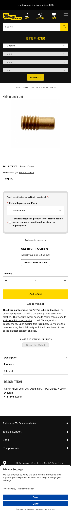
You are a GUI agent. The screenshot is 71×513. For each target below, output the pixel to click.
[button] (27, 16)
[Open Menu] (65, 15)
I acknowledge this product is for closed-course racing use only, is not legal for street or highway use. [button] (38, 222)
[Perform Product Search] (64, 27)
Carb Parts (35, 87)
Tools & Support (12, 431)
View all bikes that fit (35, 262)
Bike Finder (35, 38)
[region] (35, 157)
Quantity (7, 273)
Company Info (11, 448)
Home (17, 87)
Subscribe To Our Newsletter (19, 423)
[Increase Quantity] (65, 281)
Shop (6, 440)
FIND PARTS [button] (35, 77)
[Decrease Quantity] (6, 281)
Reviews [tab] (9, 364)
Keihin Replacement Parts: (23, 203)
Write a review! (26, 172)
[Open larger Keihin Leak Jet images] (35, 123)
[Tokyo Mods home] (12, 16)
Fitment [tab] (8, 371)
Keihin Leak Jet (49, 87)
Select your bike (29, 255)
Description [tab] (10, 357)
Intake (25, 87)
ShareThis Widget (35, 345)
